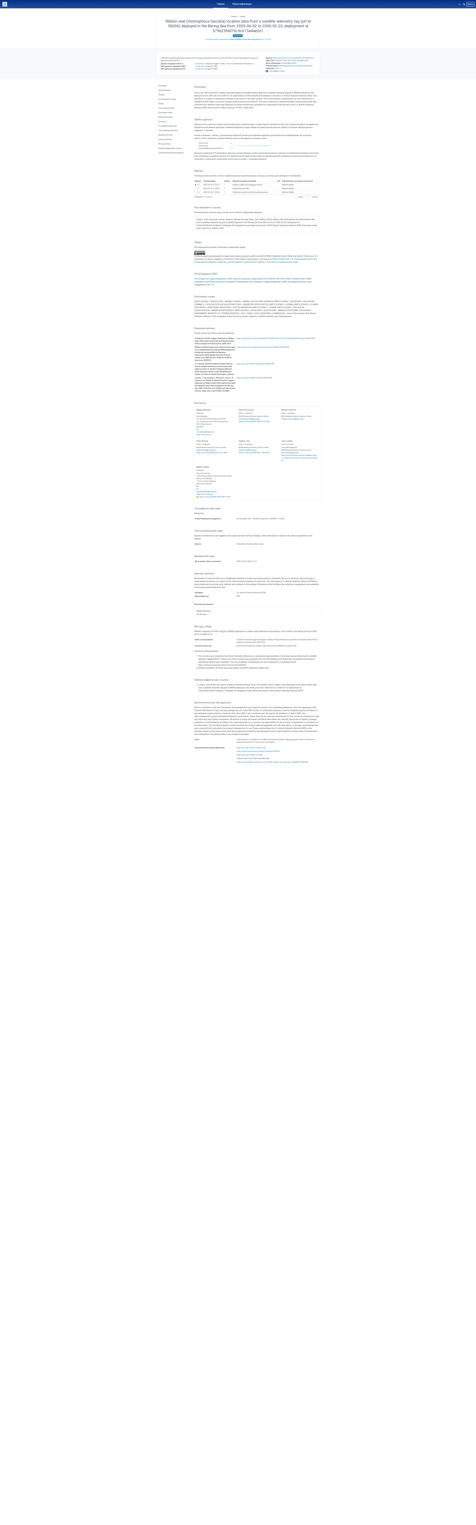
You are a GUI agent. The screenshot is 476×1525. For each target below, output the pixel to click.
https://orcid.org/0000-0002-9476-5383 (254, 421)
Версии (161, 95)
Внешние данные (165, 117)
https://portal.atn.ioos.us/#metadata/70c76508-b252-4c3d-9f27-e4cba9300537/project (307, 58)
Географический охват (167, 126)
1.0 (198, 192)
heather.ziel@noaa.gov (248, 450)
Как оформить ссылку (167, 99)
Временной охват (165, 135)
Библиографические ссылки (169, 148)
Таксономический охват (168, 130)
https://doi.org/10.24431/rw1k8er (250, 378)
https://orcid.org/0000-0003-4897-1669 (214, 497)
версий (241, 156)
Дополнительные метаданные (171, 153)
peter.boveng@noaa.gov (206, 450)
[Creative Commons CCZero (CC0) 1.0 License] (200, 253)
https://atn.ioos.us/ (203, 435)
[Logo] (4, 4)
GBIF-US (210, 285)
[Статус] (459, 4)
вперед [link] (315, 197)
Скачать (200, 64)
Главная (220, 4)
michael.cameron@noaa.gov (292, 419)
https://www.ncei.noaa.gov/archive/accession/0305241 (258, 347)
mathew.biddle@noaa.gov (206, 492)
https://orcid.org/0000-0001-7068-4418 (254, 453)
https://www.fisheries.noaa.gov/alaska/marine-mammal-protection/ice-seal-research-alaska (299, 457)
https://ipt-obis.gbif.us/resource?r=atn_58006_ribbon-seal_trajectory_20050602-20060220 (272, 762)
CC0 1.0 (278, 68)
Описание (162, 86)
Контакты (162, 121)
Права (161, 104)
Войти (470, 4)
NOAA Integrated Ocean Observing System (296, 66)
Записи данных (164, 90)
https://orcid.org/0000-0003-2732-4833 (211, 453)
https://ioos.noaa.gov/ (205, 494)
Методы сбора (164, 144)
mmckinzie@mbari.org (205, 432)
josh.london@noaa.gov (290, 453)
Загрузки (223, 156)
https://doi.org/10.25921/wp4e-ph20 (251, 364)
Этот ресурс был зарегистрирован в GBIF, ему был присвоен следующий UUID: (231, 279)
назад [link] (300, 197)
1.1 (198, 188)
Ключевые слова (165, 113)
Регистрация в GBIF (166, 108)
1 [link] (307, 197)
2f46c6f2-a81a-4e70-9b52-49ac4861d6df (291, 61)
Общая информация (242, 4)
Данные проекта (165, 139)
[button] (464, 4)
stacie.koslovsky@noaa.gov (249, 419)
